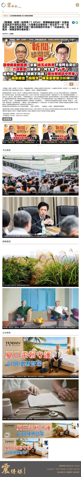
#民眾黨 (43, 111)
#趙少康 (66, 109)
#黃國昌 (19, 111)
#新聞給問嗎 (5, 109)
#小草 (42, 109)
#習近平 (14, 111)
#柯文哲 (30, 109)
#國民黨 (53, 111)
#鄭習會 (4, 111)
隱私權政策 (61, 472)
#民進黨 (48, 111)
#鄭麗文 (9, 111)
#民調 (25, 109)
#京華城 (38, 109)
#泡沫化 (47, 109)
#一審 (34, 109)
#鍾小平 (75, 109)
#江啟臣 (28, 111)
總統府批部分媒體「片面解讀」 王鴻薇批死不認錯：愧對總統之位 (28, 15)
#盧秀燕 (24, 111)
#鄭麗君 (33, 111)
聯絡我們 (76, 472)
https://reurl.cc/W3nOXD (23, 113)
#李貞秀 (51, 109)
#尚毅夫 (12, 109)
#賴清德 (56, 109)
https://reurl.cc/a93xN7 (22, 115)
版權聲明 (69, 472)
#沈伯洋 (38, 111)
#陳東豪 (17, 109)
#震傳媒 (21, 109)
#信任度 (61, 109)
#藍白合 (71, 109)
